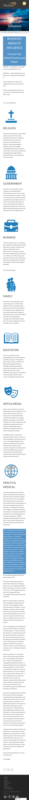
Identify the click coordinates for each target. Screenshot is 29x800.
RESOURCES (7, 783)
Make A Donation (8, 789)
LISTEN (6, 780)
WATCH (6, 781)
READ (5, 778)
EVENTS (6, 786)
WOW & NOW (8, 787)
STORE (6, 784)
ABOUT (6, 777)
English (19, 798)
